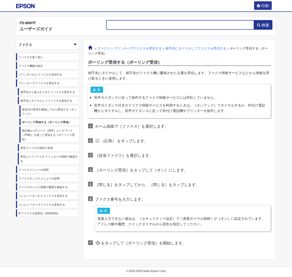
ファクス (103, 48)
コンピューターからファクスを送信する (43, 195)
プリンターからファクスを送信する (40, 74)
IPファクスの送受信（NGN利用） (39, 213)
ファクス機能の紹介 (30, 65)
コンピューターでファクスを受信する (41, 204)
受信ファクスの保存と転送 (36, 148)
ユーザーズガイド (36, 29)
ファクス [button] (25, 44)
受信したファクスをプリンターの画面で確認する (49, 158)
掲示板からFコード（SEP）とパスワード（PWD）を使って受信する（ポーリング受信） (48, 134)
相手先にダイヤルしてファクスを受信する (46, 100)
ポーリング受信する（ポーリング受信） (46, 122)
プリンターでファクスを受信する (39, 83)
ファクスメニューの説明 (33, 169)
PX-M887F (28, 22)
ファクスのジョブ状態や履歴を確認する (43, 187)
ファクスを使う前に (30, 57)
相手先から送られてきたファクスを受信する (47, 92)
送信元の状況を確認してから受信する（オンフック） (49, 111)
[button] (47, 44)
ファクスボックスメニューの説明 (39, 178)
